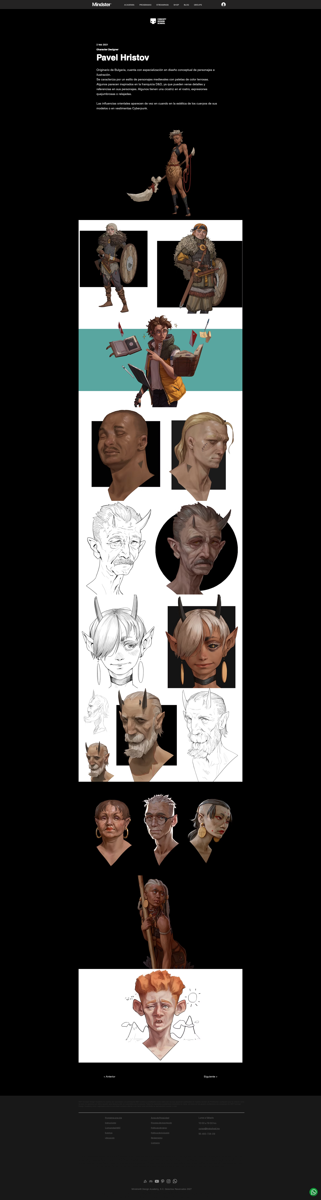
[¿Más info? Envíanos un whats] (313, 1192)
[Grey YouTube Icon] (156, 1181)
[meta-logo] (150, 1181)
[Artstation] (145, 1181)
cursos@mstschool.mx (209, 1128)
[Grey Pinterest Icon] (162, 1181)
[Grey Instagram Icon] (168, 1181)
